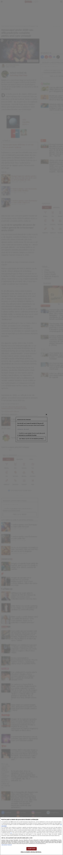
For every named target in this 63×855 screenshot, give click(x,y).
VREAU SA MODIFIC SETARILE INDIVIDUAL (31, 852)
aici (11, 832)
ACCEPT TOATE (31, 848)
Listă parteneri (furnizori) (6, 844)
